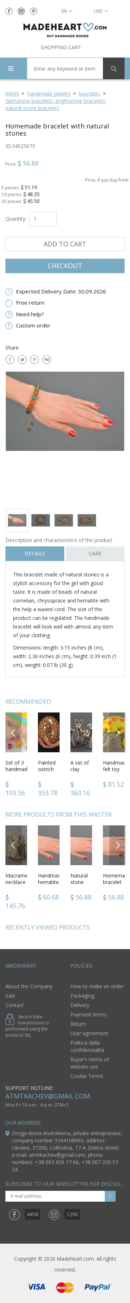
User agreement (89, 1033)
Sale (10, 995)
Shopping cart (61, 47)
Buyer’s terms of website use (89, 1063)
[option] (65, 437)
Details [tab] (35, 553)
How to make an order (97, 986)
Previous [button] (13, 732)
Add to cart (65, 244)
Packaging (82, 995)
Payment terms (88, 1014)
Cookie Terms (86, 1076)
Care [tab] (95, 553)
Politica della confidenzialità (87, 1046)
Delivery (79, 1005)
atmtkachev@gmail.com (47, 1096)
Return (78, 1023)
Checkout (65, 265)
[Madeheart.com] (65, 29)
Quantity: (15, 218)
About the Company (28, 986)
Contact (14, 1005)
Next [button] (117, 732)
